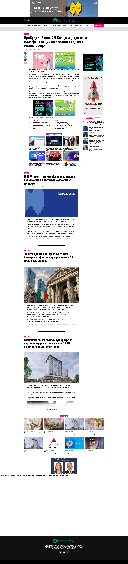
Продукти (34, 25)
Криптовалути (53, 25)
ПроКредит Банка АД (51, 117)
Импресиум (58, 556)
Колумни (76, 25)
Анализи (40, 25)
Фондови (82, 25)
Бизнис (59, 25)
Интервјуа (46, 25)
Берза (87, 25)
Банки (29, 25)
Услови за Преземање (67, 556)
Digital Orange (79, 562)
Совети (91, 25)
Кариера (71, 25)
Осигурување (65, 25)
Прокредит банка (41, 117)
